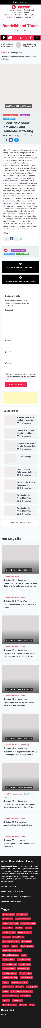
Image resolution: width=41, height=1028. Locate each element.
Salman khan (7, 987)
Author (8, 580)
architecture (21, 914)
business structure (28, 923)
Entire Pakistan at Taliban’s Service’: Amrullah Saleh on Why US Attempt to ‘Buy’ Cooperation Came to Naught (26, 45)
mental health (25, 964)
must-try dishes (31, 15)
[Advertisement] (20, 398)
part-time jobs (25, 973)
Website (8, 363)
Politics (5, 982)
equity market (29, 17)
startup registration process (22, 991)
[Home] (4, 37)
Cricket (28, 928)
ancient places (8, 914)
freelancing (26, 941)
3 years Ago (26, 475)
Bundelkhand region (21, 12)
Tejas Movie (25, 996)
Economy (6, 937)
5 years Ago (26, 423)
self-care (19, 987)
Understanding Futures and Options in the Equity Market (26, 472)
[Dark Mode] (20, 38)
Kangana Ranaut (24, 959)
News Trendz (28, 794)
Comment (9, 310)
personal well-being (10, 978)
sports (18, 17)
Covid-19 (7, 794)
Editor (29, 136)
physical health (26, 978)
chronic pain (7, 928)
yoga (19, 10)
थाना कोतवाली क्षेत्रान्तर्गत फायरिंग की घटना (18, 825)
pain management (9, 973)
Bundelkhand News (11, 115)
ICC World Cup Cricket (10, 955)
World (6, 797)
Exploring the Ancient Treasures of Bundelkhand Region (26, 485)
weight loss (17, 1000)
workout (23, 1005)
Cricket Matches (8, 932)
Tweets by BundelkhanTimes (20, 523)
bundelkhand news (23, 919)
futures (5, 946)
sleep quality (32, 987)
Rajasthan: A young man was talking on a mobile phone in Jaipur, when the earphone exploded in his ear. (20, 754)
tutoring (6, 1000)
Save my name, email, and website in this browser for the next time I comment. (21, 376)
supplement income (10, 996)
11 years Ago (14, 136)
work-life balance (9, 1005)
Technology (24, 745)
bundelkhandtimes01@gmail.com (19, 897)
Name (8, 341)
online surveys (23, 969)
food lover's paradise (13, 15)
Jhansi (23, 597)
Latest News (25, 115)
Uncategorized (9, 119)
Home (3, 1014)
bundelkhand (29, 10)
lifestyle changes (9, 964)
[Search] (25, 38)
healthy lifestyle (27, 946)
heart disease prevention (12, 950)
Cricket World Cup (24, 932)
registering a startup (19, 982)
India (11, 17)
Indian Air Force (8, 959)
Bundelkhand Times (20, 26)
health (11, 10)
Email (8, 352)
